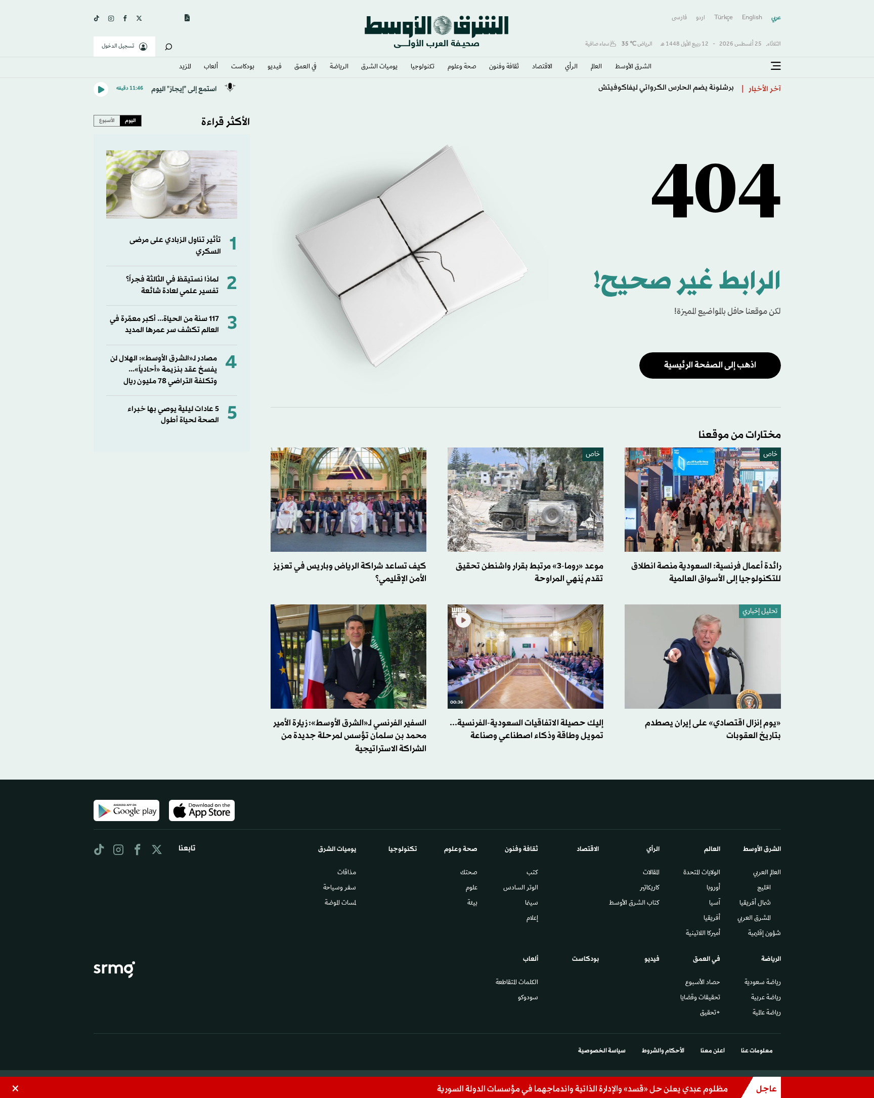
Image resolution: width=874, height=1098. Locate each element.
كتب (532, 873)
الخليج (764, 888)
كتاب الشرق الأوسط (634, 903)
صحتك (468, 873)
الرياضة (339, 67)
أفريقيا (712, 918)
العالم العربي (767, 873)
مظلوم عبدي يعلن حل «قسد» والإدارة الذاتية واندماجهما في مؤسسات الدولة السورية (582, 1089)
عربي (776, 18)
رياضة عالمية (767, 1013)
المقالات (651, 873)
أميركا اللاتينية (703, 934)
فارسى (679, 18)
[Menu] (776, 66)
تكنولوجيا (422, 67)
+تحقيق (710, 1013)
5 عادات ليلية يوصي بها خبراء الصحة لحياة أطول (173, 415)
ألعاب (211, 67)
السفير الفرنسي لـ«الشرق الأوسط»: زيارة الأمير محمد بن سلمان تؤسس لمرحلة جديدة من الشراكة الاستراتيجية (349, 735)
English (752, 18)
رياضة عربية (766, 998)
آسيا (714, 903)
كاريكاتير (650, 888)
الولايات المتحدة (701, 873)
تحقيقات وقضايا (700, 998)
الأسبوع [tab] (107, 120)
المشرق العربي (754, 918)
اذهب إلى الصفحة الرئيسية (710, 365)
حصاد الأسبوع (702, 983)
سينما (531, 903)
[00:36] (526, 657)
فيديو (275, 67)
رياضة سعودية (763, 983)
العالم (596, 67)
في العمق (305, 67)
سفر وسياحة (339, 888)
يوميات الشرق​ (379, 67)
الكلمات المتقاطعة (517, 983)
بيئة (472, 903)
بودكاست (242, 67)
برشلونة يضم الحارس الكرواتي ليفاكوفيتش (666, 89)
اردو (700, 18)
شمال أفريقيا (755, 903)
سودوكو (528, 998)
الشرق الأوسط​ (633, 67)
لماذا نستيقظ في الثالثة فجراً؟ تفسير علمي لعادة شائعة (172, 285)
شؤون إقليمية (764, 934)
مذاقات (346, 873)
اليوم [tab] (130, 120)
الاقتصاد (542, 67)
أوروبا (713, 888)
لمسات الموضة (340, 903)
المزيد (185, 67)
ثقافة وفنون (504, 67)
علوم (471, 888)
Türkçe (723, 18)
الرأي (571, 67)
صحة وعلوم (462, 67)
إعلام (532, 918)
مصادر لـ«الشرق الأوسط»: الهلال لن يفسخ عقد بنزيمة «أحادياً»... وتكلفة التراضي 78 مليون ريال (163, 370)
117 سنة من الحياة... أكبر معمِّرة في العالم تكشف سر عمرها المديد (164, 325)
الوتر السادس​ (520, 888)
